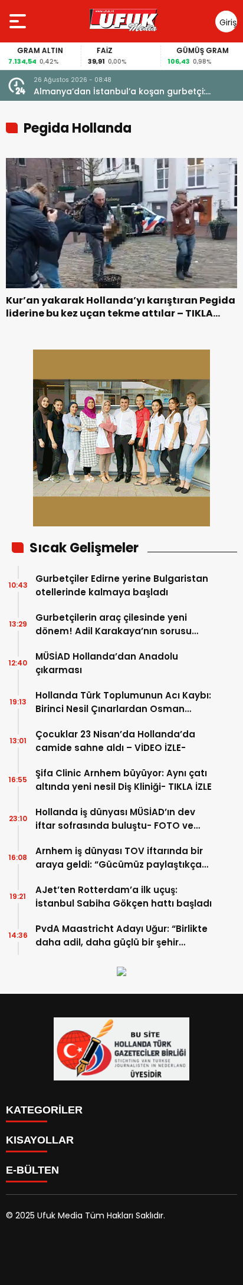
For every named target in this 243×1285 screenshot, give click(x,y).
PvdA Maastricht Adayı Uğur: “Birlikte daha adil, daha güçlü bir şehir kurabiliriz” (121, 935)
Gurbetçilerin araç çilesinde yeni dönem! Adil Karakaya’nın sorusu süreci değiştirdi (113, 624)
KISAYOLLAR (40, 1140)
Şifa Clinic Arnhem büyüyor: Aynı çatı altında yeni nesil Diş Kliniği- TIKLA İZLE (123, 780)
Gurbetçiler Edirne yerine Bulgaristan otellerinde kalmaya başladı (121, 585)
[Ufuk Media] (124, 21)
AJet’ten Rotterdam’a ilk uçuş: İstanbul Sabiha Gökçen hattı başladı (123, 897)
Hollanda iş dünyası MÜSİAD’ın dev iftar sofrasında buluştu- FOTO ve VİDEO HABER (115, 819)
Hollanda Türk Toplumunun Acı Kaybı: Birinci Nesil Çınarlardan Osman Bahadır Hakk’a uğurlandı (123, 702)
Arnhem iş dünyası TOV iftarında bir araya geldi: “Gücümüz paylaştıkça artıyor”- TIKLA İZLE (119, 858)
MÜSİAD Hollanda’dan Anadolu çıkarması (106, 663)
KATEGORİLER (44, 1110)
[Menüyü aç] (19, 21)
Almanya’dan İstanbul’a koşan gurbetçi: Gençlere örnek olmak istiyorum (119, 91)
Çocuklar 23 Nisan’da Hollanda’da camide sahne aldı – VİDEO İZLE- (115, 741)
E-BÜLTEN (32, 1170)
